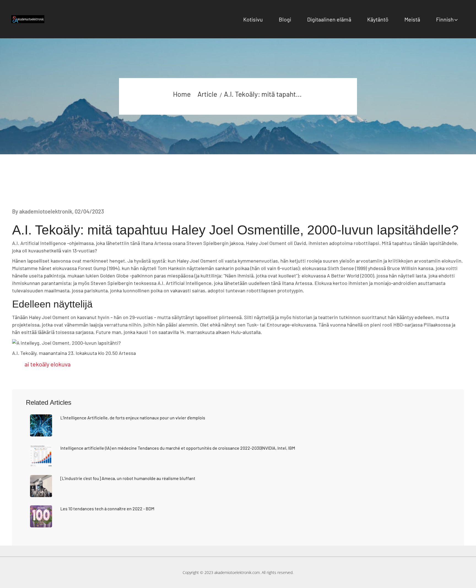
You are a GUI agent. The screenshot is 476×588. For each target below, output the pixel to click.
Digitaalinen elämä (329, 19)
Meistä (412, 19)
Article (207, 94)
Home (182, 94)
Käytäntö (377, 19)
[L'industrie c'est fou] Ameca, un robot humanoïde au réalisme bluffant (127, 478)
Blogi (285, 19)
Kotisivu (253, 19)
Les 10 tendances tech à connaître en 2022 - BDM (107, 508)
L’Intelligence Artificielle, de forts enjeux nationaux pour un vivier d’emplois (132, 417)
